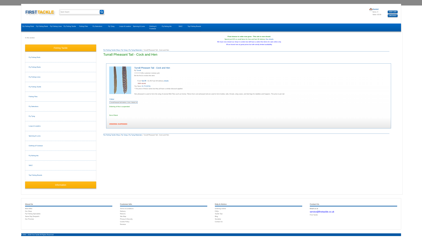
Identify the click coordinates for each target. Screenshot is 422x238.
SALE (180, 26)
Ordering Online (220, 208)
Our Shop (28, 211)
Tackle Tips (219, 214)
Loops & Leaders (125, 26)
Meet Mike (28, 208)
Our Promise (29, 219)
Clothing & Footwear (152, 27)
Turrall (138, 70)
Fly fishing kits (167, 26)
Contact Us (219, 221)
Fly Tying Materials (135, 50)
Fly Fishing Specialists (32, 214)
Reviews (123, 224)
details (166, 81)
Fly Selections (97, 26)
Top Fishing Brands (194, 26)
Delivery (123, 211)
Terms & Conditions (127, 208)
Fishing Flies (83, 26)
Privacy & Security (126, 219)
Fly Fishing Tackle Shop (111, 50)
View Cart (393, 12)
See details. (270, 39)
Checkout (393, 15)
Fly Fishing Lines (56, 26)
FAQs (217, 211)
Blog (216, 216)
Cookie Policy (124, 221)
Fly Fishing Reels (42, 26)
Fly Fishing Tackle (70, 26)
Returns (123, 214)
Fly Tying (111, 26)
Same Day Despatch (32, 216)
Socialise (218, 219)
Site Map (123, 216)
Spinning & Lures (139, 26)
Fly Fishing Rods (28, 26)
